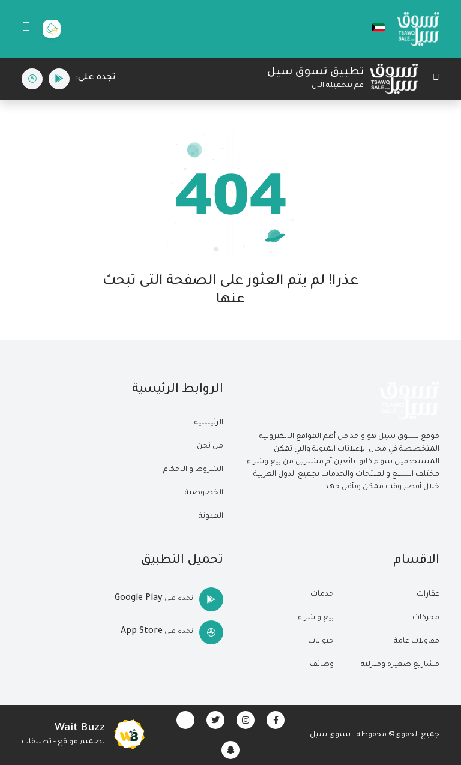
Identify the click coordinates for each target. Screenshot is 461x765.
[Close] (436, 79)
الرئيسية (208, 423)
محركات (425, 618)
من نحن (210, 446)
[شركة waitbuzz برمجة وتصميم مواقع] (129, 735)
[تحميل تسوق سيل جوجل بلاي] (59, 78)
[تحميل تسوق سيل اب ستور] (32, 78)
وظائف (322, 665)
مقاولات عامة (416, 641)
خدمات (322, 594)
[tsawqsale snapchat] (230, 750)
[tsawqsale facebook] (276, 720)
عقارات (428, 594)
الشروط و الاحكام (193, 470)
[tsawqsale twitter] (215, 720)
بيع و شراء (316, 618)
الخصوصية (204, 493)
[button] (372, 27)
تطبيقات (37, 742)
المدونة (211, 516)
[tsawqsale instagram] (246, 720)
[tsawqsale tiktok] (185, 720)
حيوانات (321, 641)
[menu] (26, 29)
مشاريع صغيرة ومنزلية (400, 665)
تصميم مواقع (81, 742)
